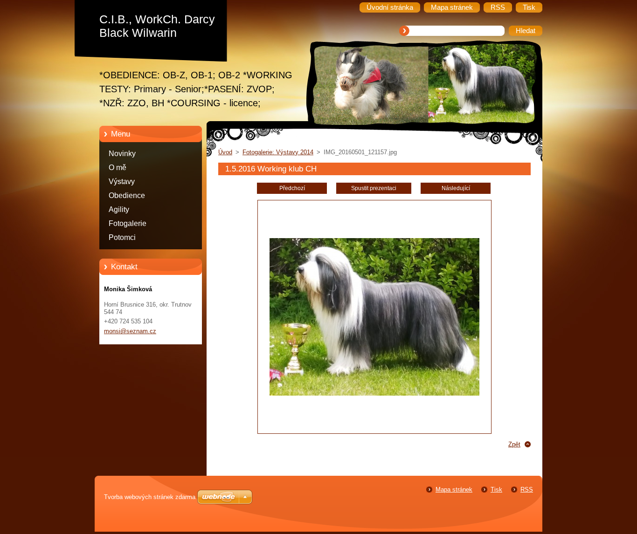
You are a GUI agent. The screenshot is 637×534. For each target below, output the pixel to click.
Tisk (496, 489)
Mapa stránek (454, 489)
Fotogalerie (127, 223)
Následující (456, 188)
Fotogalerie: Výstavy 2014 (277, 152)
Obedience (127, 195)
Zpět (514, 444)
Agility (119, 209)
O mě (117, 167)
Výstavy (122, 181)
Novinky (122, 153)
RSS (526, 489)
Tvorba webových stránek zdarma (149, 496)
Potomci (122, 237)
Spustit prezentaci (373, 188)
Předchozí (292, 188)
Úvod (225, 152)
